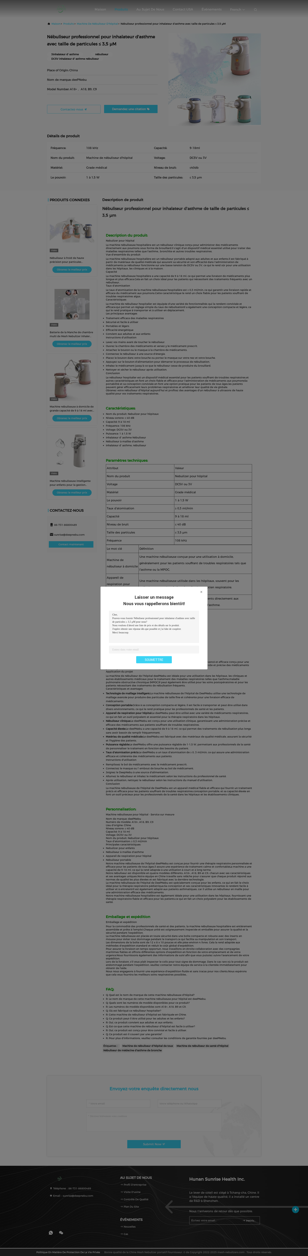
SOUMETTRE (154, 660)
